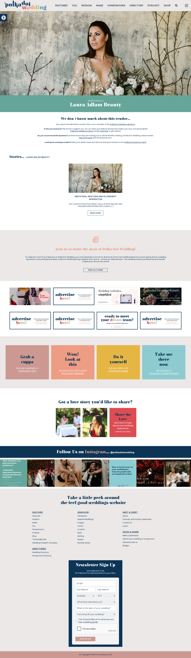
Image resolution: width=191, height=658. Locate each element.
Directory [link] (136, 5)
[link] (3, 17)
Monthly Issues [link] (83, 543)
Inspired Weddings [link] (85, 519)
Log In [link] (125, 526)
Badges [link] (126, 546)
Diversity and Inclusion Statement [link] (137, 519)
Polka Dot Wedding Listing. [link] (82, 131)
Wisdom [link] (86, 5)
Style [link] (79, 533)
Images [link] (80, 523)
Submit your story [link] (122, 431)
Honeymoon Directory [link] (42, 556)
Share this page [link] (85, 138)
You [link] (74, 5)
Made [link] (99, 5)
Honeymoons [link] (116, 5)
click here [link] (104, 131)
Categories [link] (82, 516)
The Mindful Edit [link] (39, 539)
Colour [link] (80, 526)
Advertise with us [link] (130, 542)
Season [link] (80, 539)
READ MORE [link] (95, 213)
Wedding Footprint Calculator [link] (45, 543)
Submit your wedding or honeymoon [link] (138, 539)
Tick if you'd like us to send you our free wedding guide (96, 620)
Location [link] (81, 529)
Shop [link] (167, 5)
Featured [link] (61, 5)
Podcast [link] (154, 5)
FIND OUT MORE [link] (95, 270)
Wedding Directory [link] (40, 552)
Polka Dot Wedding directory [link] (122, 124)
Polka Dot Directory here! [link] (135, 142)
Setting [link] (80, 536)
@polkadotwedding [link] (122, 452)
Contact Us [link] (127, 523)
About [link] (125, 516)
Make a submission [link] (131, 535)
